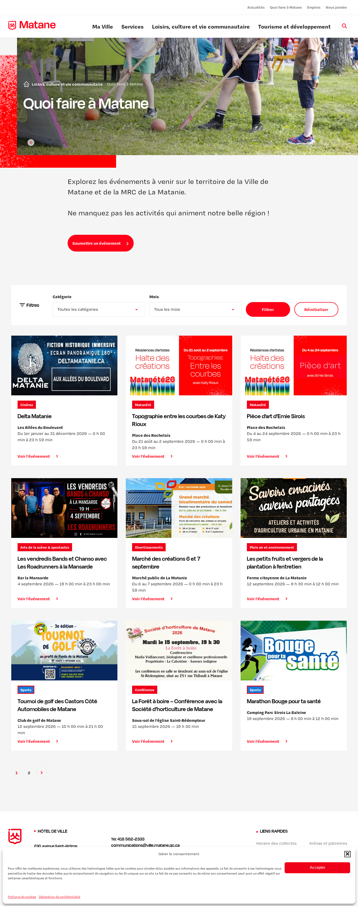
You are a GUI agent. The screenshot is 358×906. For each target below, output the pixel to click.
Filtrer (268, 309)
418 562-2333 (130, 839)
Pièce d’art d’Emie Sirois (276, 416)
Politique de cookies (22, 896)
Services (132, 27)
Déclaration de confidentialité (59, 896)
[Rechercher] (344, 26)
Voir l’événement (34, 456)
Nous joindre (336, 7)
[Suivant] (41, 772)
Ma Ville (102, 27)
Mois (154, 296)
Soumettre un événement (96, 243)
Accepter (317, 867)
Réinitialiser (316, 309)
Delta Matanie (35, 416)
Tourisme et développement (294, 27)
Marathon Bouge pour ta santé (284, 701)
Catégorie (62, 296)
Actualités (256, 7)
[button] (347, 853)
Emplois (314, 7)
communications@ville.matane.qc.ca (145, 845)
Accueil (25, 84)
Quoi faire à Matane (286, 7)
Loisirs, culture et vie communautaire (201, 27)
